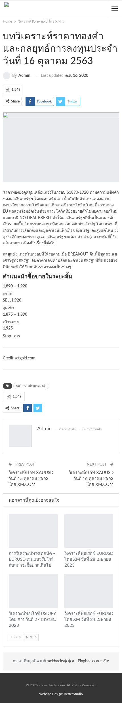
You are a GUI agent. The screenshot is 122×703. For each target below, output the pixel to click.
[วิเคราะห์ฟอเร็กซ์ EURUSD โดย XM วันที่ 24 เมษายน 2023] (88, 591)
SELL (7, 300)
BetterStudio (73, 694)
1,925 (8, 328)
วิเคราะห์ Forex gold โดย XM (11, 514)
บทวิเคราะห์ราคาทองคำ (31, 386)
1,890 (8, 286)
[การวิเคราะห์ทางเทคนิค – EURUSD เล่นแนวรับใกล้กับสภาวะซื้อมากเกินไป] (33, 531)
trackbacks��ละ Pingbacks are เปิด (77, 661)
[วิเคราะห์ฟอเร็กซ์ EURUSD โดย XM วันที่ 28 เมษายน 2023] (88, 531)
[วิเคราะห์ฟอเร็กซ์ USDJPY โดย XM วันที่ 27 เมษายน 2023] (33, 591)
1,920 (22, 286)
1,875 (8, 314)
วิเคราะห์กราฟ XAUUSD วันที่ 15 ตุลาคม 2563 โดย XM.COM (31, 479)
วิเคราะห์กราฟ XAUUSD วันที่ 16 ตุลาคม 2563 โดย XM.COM (91, 479)
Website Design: (51, 694)
